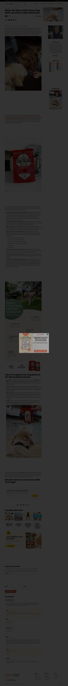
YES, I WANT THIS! (40, 351)
